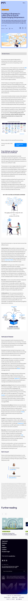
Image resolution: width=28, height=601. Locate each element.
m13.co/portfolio (4, 498)
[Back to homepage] (3, 3)
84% (26, 67)
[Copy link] (25, 28)
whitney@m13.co (12, 477)
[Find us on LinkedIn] (2, 560)
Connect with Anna (19, 145)
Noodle (3, 395)
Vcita (22, 435)
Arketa (22, 411)
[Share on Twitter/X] (23, 28)
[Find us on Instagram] (6, 560)
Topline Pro (17, 378)
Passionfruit (20, 423)
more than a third (9, 259)
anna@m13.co (13, 469)
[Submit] (24, 571)
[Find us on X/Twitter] (4, 560)
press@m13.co (12, 556)
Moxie (18, 368)
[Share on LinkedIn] (20, 28)
